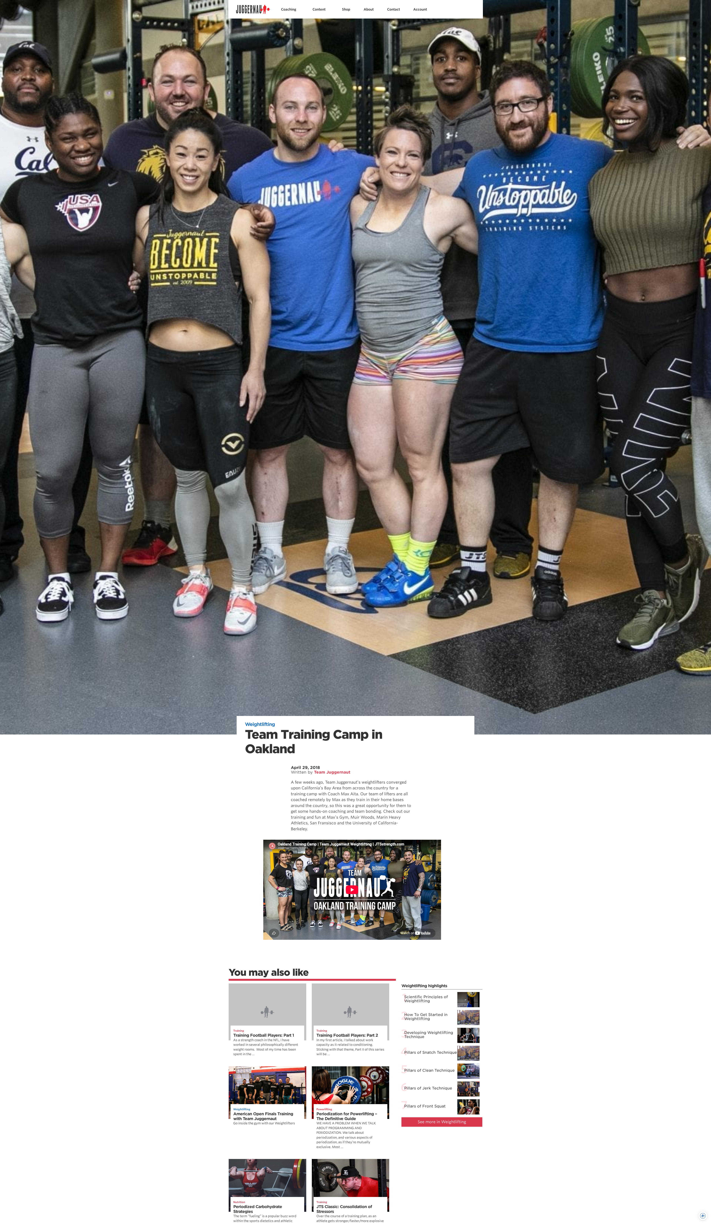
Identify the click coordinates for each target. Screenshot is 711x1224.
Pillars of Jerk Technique (428, 1088)
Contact (393, 9)
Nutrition (239, 1202)
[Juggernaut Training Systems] (253, 9)
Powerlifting (324, 1109)
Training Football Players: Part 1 (263, 1035)
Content (319, 9)
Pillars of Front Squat (425, 1106)
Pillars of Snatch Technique (430, 1052)
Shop (346, 9)
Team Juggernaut (332, 772)
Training (238, 1030)
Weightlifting (260, 724)
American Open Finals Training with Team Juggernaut (263, 1116)
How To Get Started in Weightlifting (426, 1016)
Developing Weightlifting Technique (428, 1034)
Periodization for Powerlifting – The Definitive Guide (346, 1116)
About (369, 9)
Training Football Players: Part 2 (347, 1035)
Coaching (288, 9)
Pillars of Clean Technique (429, 1070)
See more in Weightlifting (442, 1121)
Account (420, 9)
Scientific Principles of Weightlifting (426, 999)
